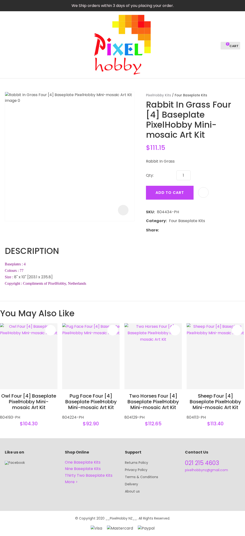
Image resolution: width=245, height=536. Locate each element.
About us (132, 491)
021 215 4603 (202, 463)
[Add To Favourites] (203, 192)
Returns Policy (136, 462)
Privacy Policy (136, 469)
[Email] (176, 230)
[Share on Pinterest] (183, 230)
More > (71, 482)
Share (152, 230)
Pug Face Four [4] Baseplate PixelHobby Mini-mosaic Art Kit (91, 402)
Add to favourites (50, 330)
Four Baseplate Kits (191, 95)
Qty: (150, 175)
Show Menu (8, 44)
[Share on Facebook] (162, 230)
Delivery (131, 484)
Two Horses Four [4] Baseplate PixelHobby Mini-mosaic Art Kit (153, 402)
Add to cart (170, 192)
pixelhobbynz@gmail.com (206, 470)
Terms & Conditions (141, 477)
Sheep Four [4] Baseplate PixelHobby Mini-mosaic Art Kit (215, 402)
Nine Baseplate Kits (83, 468)
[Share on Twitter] (168, 230)
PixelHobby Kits (158, 95)
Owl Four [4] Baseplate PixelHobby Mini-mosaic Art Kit (28, 402)
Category (156, 221)
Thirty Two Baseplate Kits (88, 475)
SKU (150, 212)
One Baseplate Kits (82, 462)
